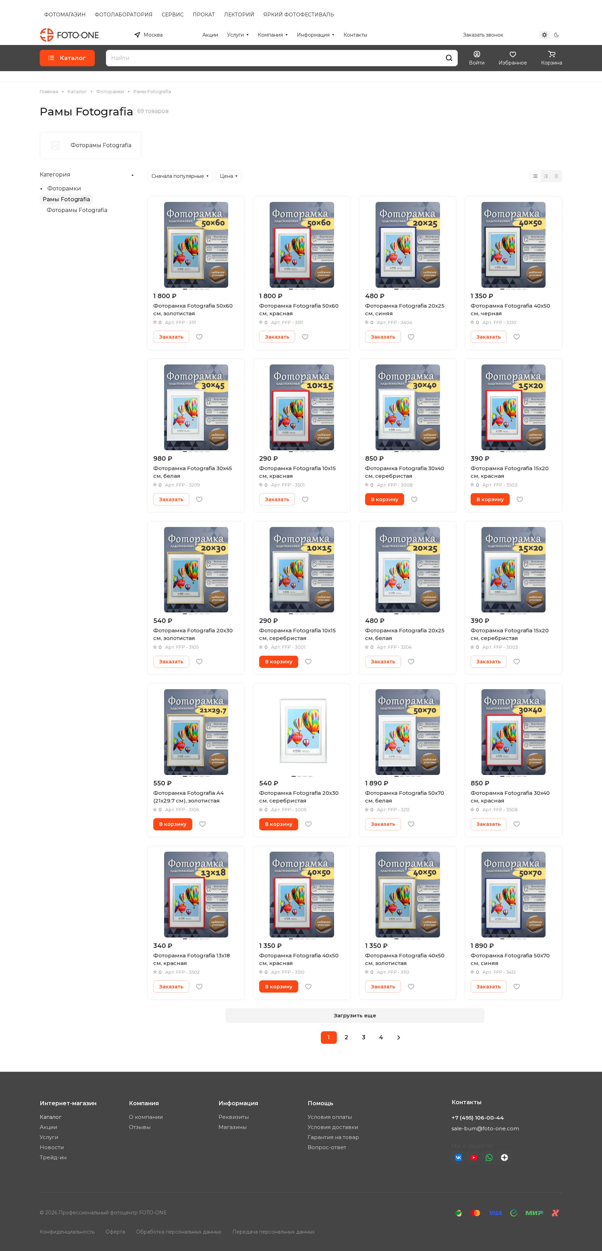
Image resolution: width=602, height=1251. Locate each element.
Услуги (49, 1137)
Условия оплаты (330, 1117)
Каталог (51, 1117)
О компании (146, 1117)
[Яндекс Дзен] (504, 1158)
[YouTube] (474, 1158)
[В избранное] (199, 337)
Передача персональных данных (273, 1232)
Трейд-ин (53, 1157)
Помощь (320, 1103)
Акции (48, 1127)
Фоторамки (64, 188)
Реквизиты (233, 1117)
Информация (238, 1103)
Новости (52, 1147)
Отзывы (139, 1127)
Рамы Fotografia (66, 199)
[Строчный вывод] (546, 176)
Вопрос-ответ (327, 1147)
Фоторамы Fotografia (77, 210)
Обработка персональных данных (178, 1232)
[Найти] (449, 58)
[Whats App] (489, 1158)
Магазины (232, 1127)
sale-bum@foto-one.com (485, 1128)
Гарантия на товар (333, 1137)
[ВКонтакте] (458, 1158)
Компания (144, 1103)
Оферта (115, 1232)
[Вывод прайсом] (556, 176)
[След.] (399, 1037)
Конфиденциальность (67, 1232)
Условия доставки (333, 1127)
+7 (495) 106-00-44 (433, 35)
